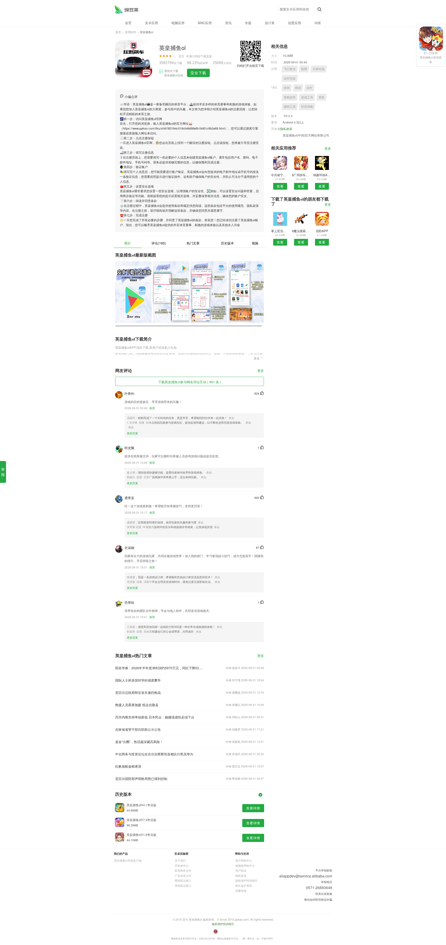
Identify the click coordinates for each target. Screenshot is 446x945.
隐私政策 (286, 129)
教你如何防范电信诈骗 (318, 899)
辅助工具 (290, 106)
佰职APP (322, 231)
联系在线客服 (323, 894)
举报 (3, 472)
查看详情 (253, 808)
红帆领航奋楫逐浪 (128, 766)
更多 (260, 371)
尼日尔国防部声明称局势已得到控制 (141, 778)
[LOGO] (126, 9)
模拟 (298, 87)
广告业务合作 (183, 875)
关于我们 (180, 860)
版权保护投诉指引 (246, 880)
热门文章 (193, 243)
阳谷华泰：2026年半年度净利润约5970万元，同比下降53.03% (159, 668)
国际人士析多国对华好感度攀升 (138, 680)
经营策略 (307, 106)
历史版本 (227, 243)
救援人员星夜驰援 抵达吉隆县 (136, 704)
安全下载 (198, 72)
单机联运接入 (183, 885)
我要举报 (240, 891)
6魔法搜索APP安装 (301, 231)
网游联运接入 (183, 880)
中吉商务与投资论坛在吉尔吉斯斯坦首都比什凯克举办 (154, 754)
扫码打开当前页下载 (250, 65)
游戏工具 (307, 97)
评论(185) (158, 243)
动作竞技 (290, 78)
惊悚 (304, 69)
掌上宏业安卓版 (280, 231)
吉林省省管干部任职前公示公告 (138, 729)
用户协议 (240, 870)
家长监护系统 (243, 885)
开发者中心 (182, 865)
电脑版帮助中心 (245, 865)
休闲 (287, 87)
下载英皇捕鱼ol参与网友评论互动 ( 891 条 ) (189, 382)
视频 (255, 243)
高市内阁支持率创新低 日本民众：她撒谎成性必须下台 (154, 717)
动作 (309, 87)
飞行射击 (290, 69)
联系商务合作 (183, 870)
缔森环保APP (322, 175)
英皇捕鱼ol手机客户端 (127, 860)
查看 (280, 186)
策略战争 (290, 97)
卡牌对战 (318, 69)
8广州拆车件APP (301, 175)
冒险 (321, 97)
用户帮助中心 (243, 860)
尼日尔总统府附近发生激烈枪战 (138, 692)
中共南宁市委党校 (280, 175)
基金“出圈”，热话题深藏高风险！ (139, 741)
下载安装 (206, 56)
